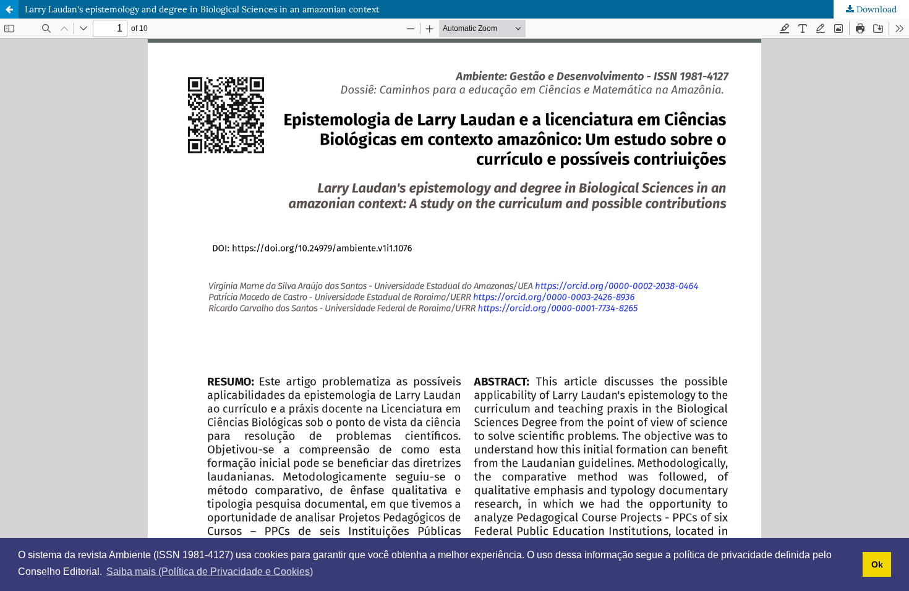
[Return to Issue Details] (9, 9)
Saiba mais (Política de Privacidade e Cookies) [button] (209, 571)
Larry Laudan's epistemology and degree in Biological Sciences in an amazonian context (202, 9)
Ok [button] (877, 564)
